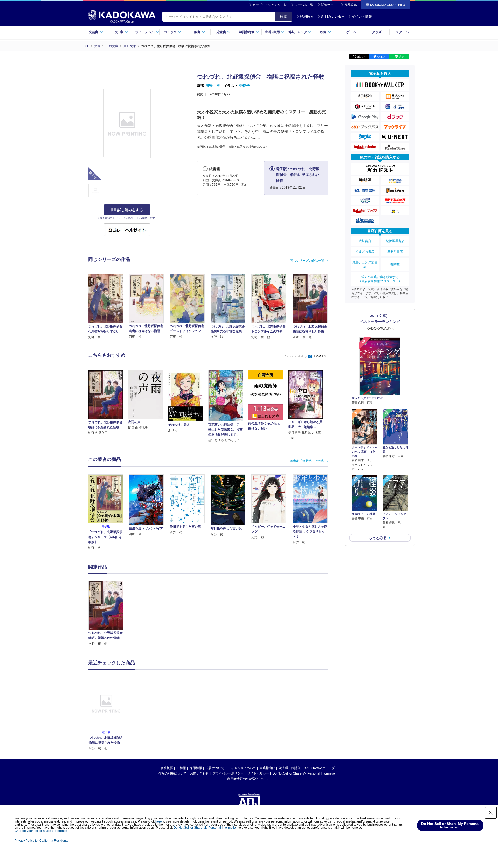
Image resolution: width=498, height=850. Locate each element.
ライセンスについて (242, 768)
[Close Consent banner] (490, 812)
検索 (283, 17)
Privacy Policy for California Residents (41, 840)
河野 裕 (212, 86)
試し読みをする (130, 210)
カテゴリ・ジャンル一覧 (270, 5)
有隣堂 (395, 264)
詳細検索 (307, 16)
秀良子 (244, 86)
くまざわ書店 (365, 251)
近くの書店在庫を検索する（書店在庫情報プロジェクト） (380, 279)
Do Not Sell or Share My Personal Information (305, 773)
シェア (381, 56)
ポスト (361, 56)
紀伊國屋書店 (395, 241)
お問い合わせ (199, 773)
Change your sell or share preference (41, 830)
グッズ (377, 32)
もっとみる (378, 538)
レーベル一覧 (304, 5)
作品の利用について (172, 773)
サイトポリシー (258, 773)
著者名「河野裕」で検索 (307, 461)
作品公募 (350, 5)
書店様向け (267, 768)
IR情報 (181, 768)
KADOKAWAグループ (319, 768)
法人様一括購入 (290, 768)
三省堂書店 (395, 251)
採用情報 (196, 768)
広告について (215, 768)
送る (401, 56)
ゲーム (351, 32)
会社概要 (167, 768)
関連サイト (329, 5)
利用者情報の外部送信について (249, 779)
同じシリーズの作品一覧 (307, 260)
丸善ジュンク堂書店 (364, 264)
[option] (108, 613)
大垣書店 (365, 241)
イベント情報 (362, 16)
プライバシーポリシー (228, 773)
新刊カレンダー (333, 16)
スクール (402, 32)
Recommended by (296, 356)
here (158, 821)
